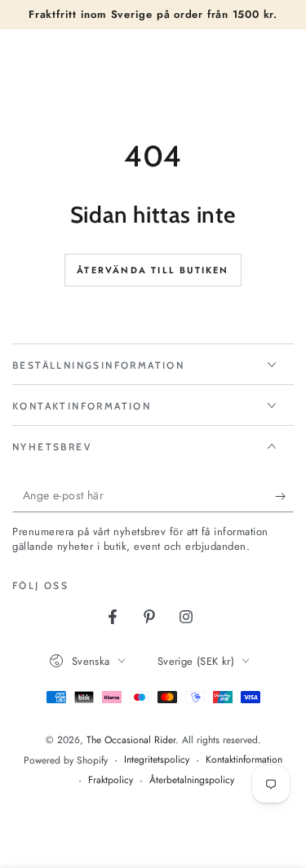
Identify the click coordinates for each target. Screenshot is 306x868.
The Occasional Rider (130, 740)
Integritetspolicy (156, 760)
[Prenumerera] (284, 496)
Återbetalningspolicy (191, 780)
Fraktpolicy (110, 780)
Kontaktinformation (244, 760)
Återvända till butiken (152, 270)
